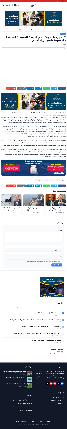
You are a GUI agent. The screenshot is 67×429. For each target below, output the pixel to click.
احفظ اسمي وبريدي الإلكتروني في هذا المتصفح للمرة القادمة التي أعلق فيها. (43, 261)
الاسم (60, 243)
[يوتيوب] (7, 5)
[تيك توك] (4, 5)
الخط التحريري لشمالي (57, 349)
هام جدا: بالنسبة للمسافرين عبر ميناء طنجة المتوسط (16, 378)
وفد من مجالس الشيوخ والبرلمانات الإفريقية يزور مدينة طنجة (45, 313)
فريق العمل (60, 351)
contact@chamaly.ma (56, 400)
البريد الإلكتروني (58, 250)
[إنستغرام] (9, 5)
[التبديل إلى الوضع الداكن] (15, 5)
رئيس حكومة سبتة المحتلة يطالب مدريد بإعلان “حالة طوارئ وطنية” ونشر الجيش (11, 210)
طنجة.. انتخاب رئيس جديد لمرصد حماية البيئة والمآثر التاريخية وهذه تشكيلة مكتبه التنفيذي (37, 333)
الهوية (46, 180)
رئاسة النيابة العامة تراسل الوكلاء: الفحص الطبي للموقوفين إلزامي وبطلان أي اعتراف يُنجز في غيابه (35, 319)
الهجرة (52, 180)
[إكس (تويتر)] (58, 383)
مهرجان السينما (39, 180)
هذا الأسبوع (49, 308)
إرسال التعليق (57, 265)
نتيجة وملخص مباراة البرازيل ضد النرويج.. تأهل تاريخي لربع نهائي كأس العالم (41, 326)
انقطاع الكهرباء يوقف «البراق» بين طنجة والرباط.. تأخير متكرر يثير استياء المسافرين (14, 372)
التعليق (60, 230)
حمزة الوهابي (16, 400)
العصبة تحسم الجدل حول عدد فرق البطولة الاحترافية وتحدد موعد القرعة (16, 384)
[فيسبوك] (12, 5)
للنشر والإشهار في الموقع (56, 353)
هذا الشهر (18, 308)
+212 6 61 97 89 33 (57, 406)
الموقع (60, 256)
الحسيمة (58, 180)
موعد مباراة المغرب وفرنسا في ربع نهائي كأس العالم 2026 (46, 340)
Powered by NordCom (24, 424)
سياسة (57, 30)
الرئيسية (64, 30)
